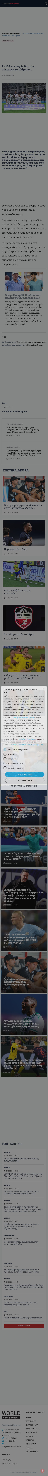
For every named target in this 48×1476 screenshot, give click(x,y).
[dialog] (24, 738)
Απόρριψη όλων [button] (25, 780)
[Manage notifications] (42, 1471)
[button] (24, 786)
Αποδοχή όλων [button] (25, 774)
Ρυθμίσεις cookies (19, 744)
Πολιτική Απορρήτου (35, 744)
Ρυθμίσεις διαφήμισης (27, 739)
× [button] (43, 688)
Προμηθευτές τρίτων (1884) (23, 718)
